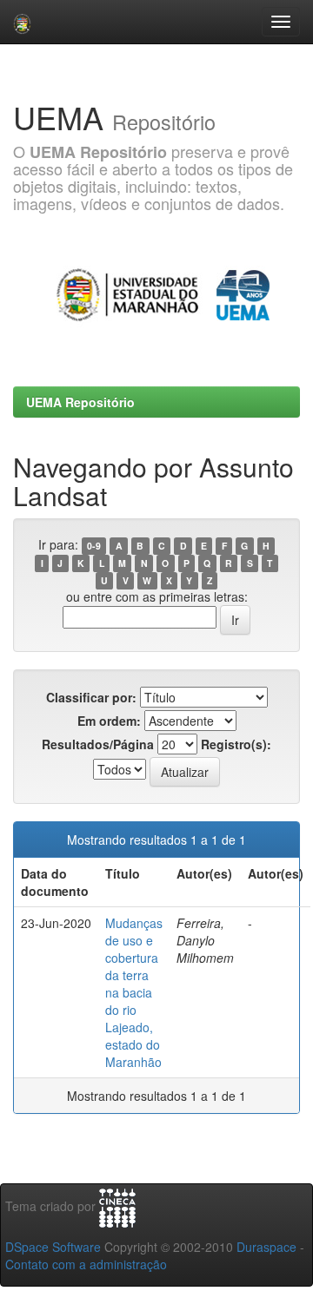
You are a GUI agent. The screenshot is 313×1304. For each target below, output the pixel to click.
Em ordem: (109, 720)
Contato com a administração (86, 1264)
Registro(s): (236, 744)
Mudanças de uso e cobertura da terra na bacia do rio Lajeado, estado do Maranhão (134, 992)
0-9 (94, 545)
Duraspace (266, 1246)
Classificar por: (91, 697)
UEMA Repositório (80, 402)
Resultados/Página (98, 744)
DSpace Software (53, 1246)
